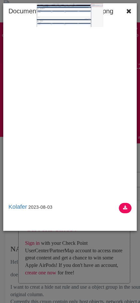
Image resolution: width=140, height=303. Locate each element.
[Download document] (125, 208)
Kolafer (17, 207)
